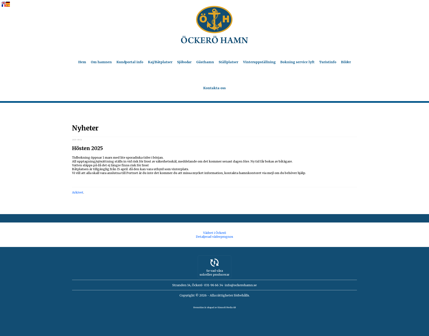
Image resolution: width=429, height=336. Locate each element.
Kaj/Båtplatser (160, 62)
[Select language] (6, 5)
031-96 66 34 (213, 285)
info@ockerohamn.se (241, 285)
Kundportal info (129, 62)
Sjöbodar (184, 62)
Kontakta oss (214, 88)
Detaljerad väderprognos (214, 237)
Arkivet (77, 192)
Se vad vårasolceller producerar (214, 272)
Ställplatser (228, 62)
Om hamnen (101, 62)
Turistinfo (327, 62)
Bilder (346, 62)
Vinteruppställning (259, 62)
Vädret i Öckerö (214, 233)
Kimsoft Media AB (227, 307)
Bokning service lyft (297, 62)
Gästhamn (205, 62)
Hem (82, 62)
